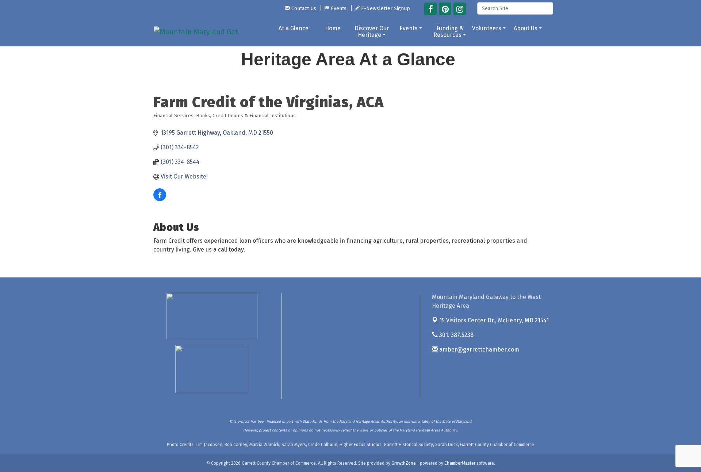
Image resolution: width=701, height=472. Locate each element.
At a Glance (294, 28)
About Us (525, 28)
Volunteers (486, 28)
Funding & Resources (448, 31)
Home (333, 28)
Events (408, 28)
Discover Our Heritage (372, 31)
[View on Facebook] (159, 199)
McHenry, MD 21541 (494, 320)
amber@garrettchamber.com (478, 349)
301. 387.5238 (456, 334)
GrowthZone (403, 463)
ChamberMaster (459, 463)
